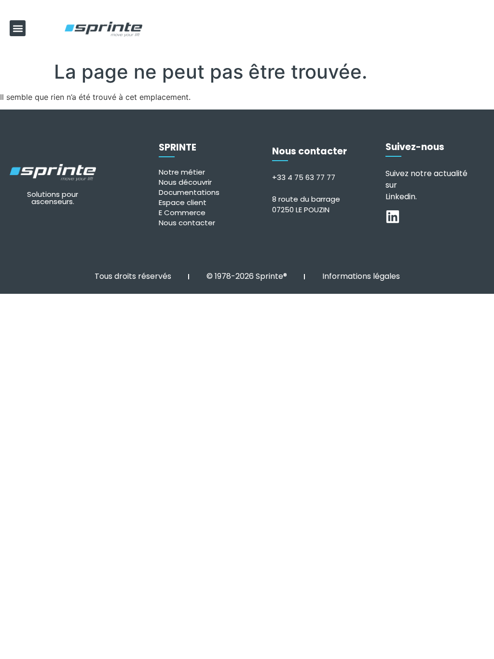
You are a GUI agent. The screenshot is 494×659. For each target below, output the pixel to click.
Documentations (189, 192)
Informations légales (361, 276)
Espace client (182, 202)
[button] (18, 28)
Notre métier (182, 172)
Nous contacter (187, 223)
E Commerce (182, 212)
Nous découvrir (185, 182)
